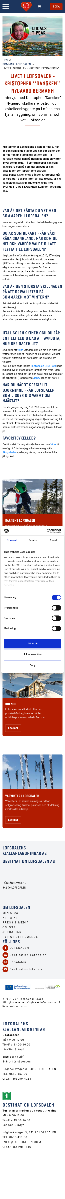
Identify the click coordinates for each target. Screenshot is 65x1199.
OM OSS (9, 927)
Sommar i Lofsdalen (17, 64)
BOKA (56, 6)
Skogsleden (9, 452)
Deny (33, 665)
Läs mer (13, 728)
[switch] (56, 607)
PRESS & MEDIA (15, 922)
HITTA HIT (10, 917)
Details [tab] (32, 540)
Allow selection (33, 654)
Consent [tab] (12, 540)
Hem (5, 60)
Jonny (36, 377)
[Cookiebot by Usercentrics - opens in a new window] (46, 531)
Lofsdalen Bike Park (44, 366)
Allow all (33, 643)
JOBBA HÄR (12, 932)
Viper (53, 444)
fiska (20, 350)
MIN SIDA (10, 912)
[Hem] (26, 6)
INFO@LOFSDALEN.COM (22, 1142)
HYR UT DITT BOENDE (20, 936)
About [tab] (53, 540)
